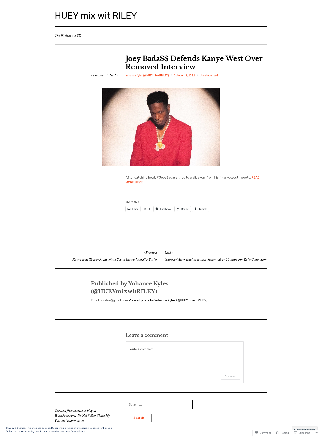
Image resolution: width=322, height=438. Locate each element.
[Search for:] (159, 404)
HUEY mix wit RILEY (96, 15)
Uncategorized (209, 75)
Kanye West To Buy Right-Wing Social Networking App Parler (114, 259)
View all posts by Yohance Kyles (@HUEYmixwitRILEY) (168, 300)
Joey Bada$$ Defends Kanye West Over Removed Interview (194, 62)
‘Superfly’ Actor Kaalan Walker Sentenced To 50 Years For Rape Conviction (216, 259)
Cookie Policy (78, 431)
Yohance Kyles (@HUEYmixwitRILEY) (147, 75)
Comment (230, 376)
